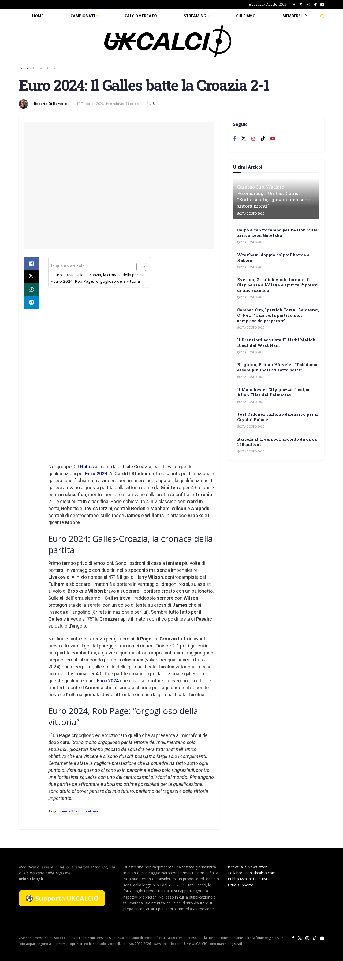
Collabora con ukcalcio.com (251, 872)
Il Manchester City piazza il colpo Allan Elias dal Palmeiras (273, 392)
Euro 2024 (96, 473)
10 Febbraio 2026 (90, 103)
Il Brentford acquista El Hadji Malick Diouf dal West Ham (276, 342)
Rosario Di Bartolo (50, 103)
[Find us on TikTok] (315, 4)
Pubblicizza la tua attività (249, 878)
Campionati (82, 15)
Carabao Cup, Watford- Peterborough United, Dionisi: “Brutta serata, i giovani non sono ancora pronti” (273, 196)
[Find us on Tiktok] (263, 138)
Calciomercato (141, 15)
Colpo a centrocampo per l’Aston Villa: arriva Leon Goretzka (278, 232)
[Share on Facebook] (31, 263)
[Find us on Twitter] (301, 4)
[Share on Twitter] (31, 276)
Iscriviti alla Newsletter (247, 867)
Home (37, 15)
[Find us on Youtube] (322, 4)
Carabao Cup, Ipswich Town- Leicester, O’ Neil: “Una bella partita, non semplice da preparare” (278, 315)
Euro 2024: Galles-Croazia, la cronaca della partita (98, 274)
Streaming (195, 15)
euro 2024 (71, 811)
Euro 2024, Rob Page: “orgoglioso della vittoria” (97, 281)
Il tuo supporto (240, 885)
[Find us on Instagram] (308, 4)
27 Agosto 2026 (252, 213)
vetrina (92, 811)
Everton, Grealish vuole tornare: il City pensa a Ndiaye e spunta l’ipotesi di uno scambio (277, 285)
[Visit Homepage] (167, 41)
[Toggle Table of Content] (138, 266)
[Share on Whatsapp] (31, 289)
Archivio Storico (44, 68)
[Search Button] (322, 16)
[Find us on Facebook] (294, 4)
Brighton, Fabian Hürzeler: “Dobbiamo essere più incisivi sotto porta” (277, 367)
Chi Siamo (246, 15)
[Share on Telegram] (31, 302)
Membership (294, 15)
